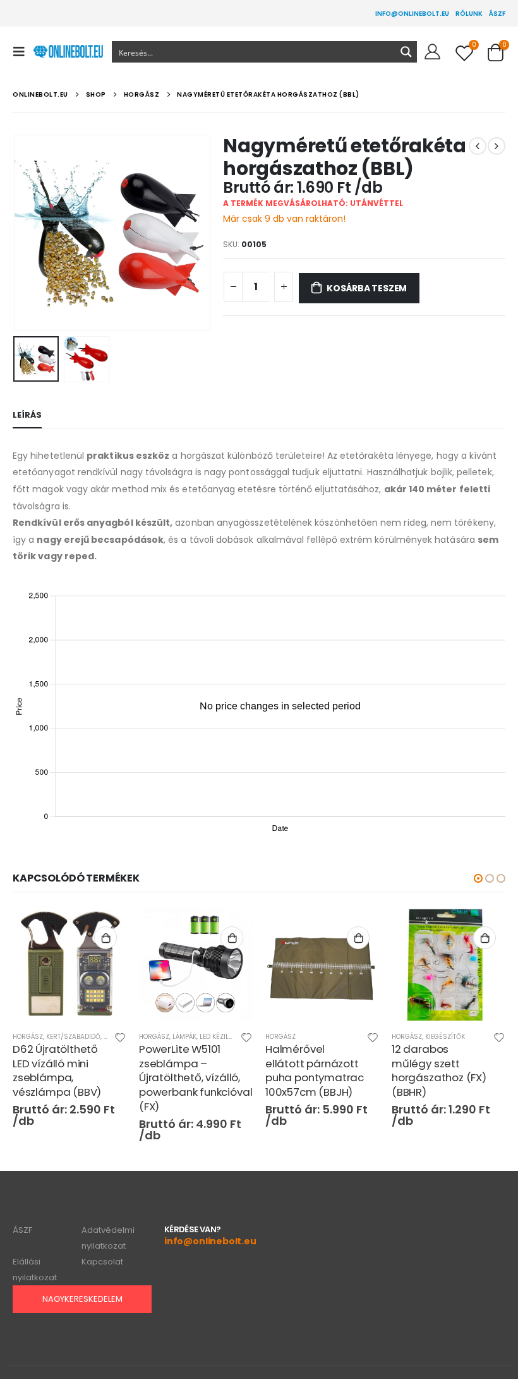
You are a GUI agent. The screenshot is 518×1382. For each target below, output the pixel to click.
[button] (478, 878)
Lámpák (184, 1036)
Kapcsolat (102, 1262)
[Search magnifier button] (406, 52)
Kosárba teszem (367, 288)
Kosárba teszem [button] (105, 937)
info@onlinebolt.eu (412, 13)
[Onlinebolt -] (68, 52)
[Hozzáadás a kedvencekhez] (120, 1039)
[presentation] (28, 233)
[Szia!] (432, 52)
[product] (69, 964)
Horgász (28, 1036)
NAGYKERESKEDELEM (82, 1299)
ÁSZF (497, 13)
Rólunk (469, 13)
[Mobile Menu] (23, 52)
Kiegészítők (445, 1036)
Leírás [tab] (27, 415)
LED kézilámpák (225, 1036)
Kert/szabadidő (73, 1036)
